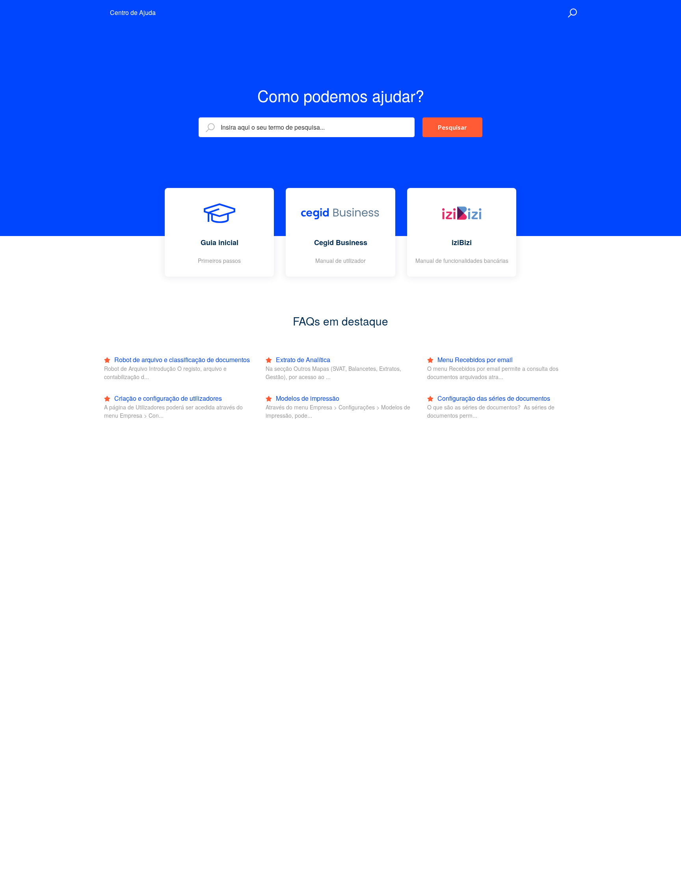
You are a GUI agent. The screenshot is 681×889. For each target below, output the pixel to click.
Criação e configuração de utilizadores (167, 398)
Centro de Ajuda (133, 12)
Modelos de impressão (306, 398)
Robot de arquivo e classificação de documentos (181, 359)
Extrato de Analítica (302, 359)
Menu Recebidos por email (474, 359)
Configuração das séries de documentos (493, 398)
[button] (571, 13)
